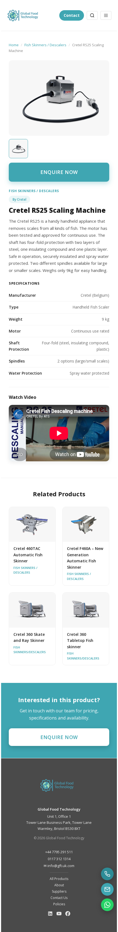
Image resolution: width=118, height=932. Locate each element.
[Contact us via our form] (107, 889)
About (59, 885)
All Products (59, 878)
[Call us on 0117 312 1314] (107, 874)
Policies (59, 904)
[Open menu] (105, 15)
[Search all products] (92, 15)
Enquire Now (59, 172)
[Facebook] (67, 914)
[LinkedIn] (50, 914)
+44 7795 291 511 (59, 851)
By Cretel (19, 199)
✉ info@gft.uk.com (59, 865)
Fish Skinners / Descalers (45, 44)
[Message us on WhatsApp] (107, 904)
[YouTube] (59, 914)
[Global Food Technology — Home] (31, 15)
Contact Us (59, 897)
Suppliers (59, 891)
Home (14, 44)
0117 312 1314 (59, 858)
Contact (72, 15)
